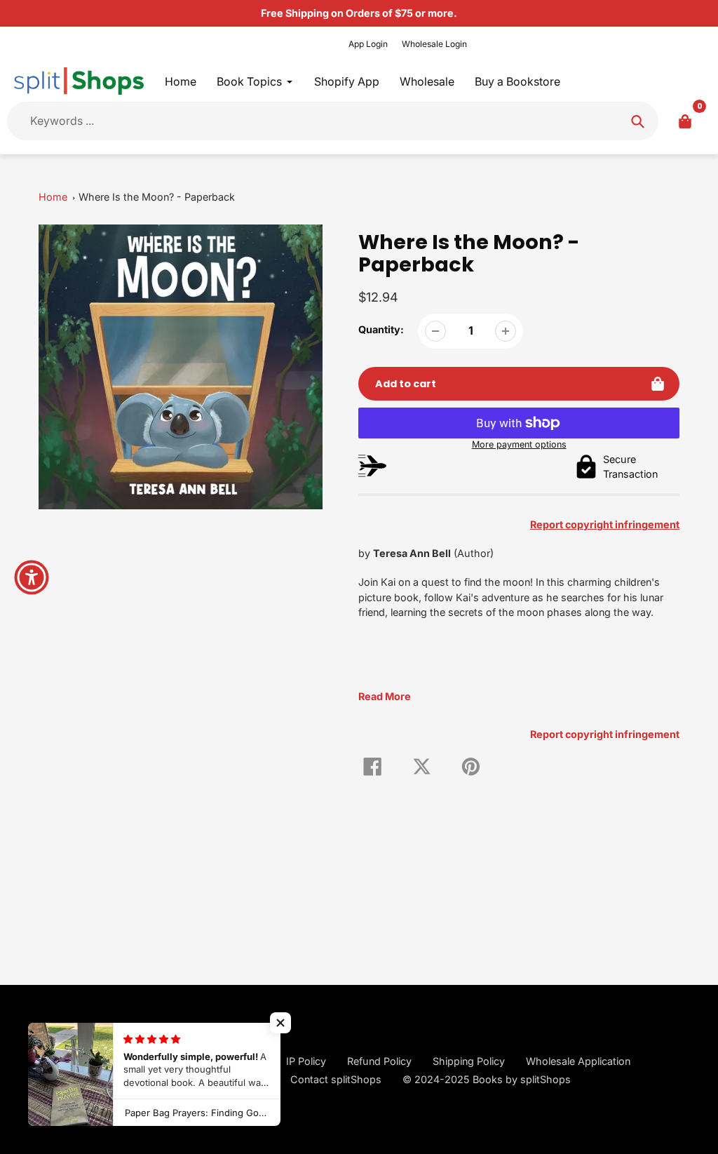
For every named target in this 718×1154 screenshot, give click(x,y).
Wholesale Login (434, 44)
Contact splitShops (335, 1079)
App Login (368, 44)
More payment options (519, 444)
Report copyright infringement (604, 734)
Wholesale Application (578, 1061)
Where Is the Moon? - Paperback (157, 197)
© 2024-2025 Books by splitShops (486, 1079)
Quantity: (381, 329)
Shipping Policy (469, 1061)
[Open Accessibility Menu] (31, 577)
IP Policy (306, 1061)
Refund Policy (379, 1061)
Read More (384, 696)
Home (53, 197)
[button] (280, 1022)
